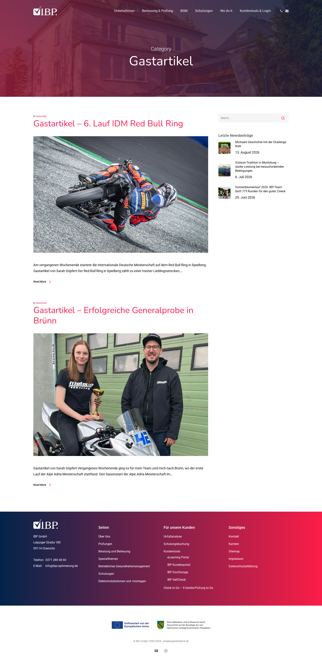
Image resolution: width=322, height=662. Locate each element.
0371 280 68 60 (55, 560)
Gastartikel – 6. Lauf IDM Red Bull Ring (108, 123)
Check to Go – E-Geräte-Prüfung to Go (188, 588)
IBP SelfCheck (176, 579)
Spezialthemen (108, 559)
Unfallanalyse (173, 536)
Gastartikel (41, 116)
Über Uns (104, 536)
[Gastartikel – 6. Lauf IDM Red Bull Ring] (120, 259)
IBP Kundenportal (178, 565)
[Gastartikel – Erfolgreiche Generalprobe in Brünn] (120, 462)
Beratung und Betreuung (114, 551)
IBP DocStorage (177, 572)
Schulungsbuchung (176, 544)
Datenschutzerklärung (243, 566)
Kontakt (234, 536)
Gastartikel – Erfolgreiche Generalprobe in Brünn (113, 315)
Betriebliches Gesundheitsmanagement (124, 566)
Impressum (236, 559)
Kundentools (172, 551)
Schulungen (106, 573)
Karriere (234, 544)
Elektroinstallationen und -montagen (122, 581)
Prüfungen (105, 544)
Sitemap (234, 551)
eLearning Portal (178, 557)
